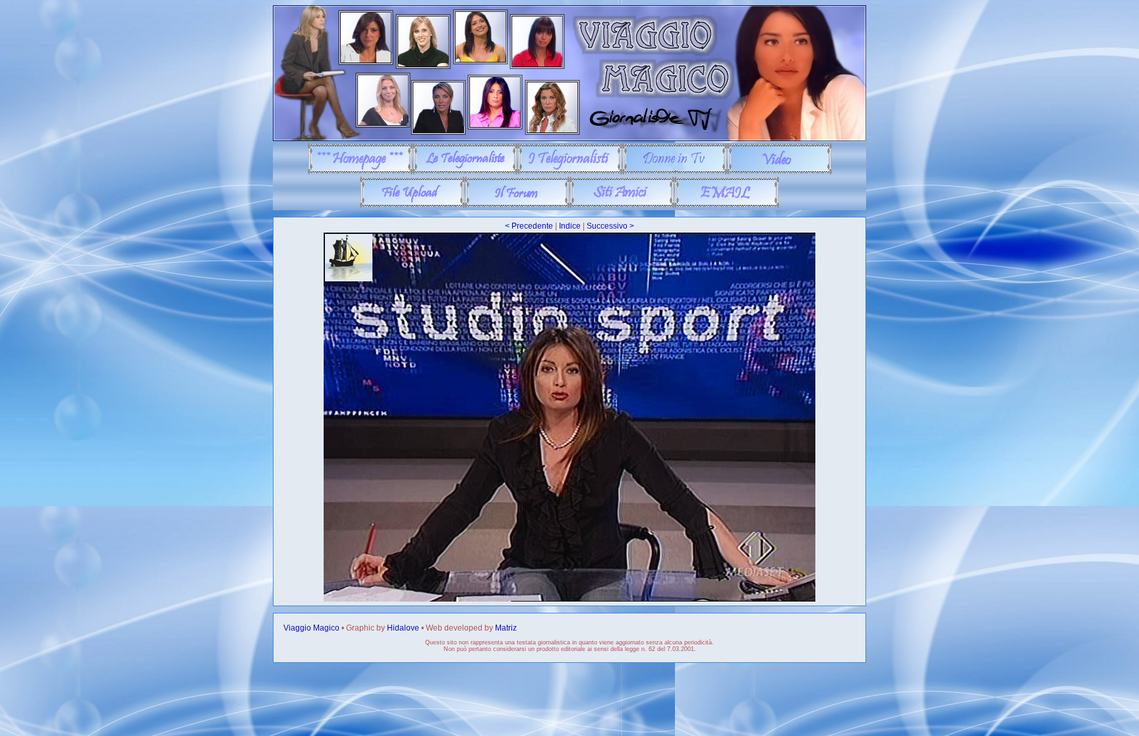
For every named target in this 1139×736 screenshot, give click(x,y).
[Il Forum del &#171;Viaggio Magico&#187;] (517, 205)
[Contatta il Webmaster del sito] (726, 205)
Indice (570, 226)
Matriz (506, 628)
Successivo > (610, 226)
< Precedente (529, 226)
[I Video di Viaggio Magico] (779, 172)
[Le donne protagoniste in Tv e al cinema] (674, 172)
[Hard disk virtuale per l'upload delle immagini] (412, 205)
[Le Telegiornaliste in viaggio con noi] (465, 172)
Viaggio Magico (311, 628)
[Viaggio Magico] (569, 138)
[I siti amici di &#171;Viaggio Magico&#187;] (622, 205)
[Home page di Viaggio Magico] (360, 172)
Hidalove (403, 628)
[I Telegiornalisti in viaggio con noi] (569, 172)
